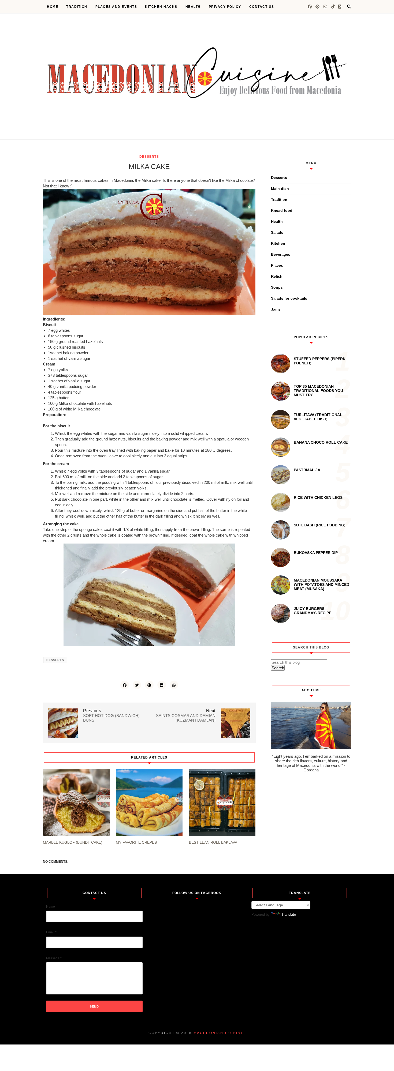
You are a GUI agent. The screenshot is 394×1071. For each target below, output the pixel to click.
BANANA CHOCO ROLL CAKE (321, 442)
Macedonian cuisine (219, 1033)
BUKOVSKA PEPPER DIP (316, 552)
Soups (277, 287)
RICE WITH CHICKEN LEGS (318, 497)
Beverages (280, 254)
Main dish (280, 188)
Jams (276, 309)
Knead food (281, 210)
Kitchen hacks (161, 7)
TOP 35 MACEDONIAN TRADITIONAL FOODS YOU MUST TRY (318, 390)
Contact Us (261, 7)
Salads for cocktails (289, 298)
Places (277, 265)
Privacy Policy (225, 7)
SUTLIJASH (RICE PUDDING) (319, 525)
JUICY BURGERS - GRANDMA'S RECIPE (312, 610)
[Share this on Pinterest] (149, 685)
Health (193, 7)
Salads (277, 232)
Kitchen (278, 243)
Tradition (76, 7)
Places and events (116, 7)
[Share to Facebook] (124, 685)
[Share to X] (137, 685)
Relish (277, 276)
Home (52, 7)
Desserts (149, 157)
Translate (288, 914)
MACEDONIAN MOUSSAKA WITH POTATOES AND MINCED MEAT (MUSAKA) (321, 584)
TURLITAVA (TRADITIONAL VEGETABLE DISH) (318, 417)
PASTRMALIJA (307, 470)
